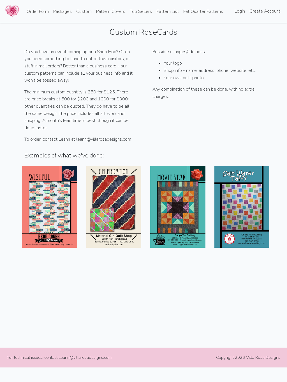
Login (240, 11)
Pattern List (167, 11)
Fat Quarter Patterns (203, 11)
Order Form (38, 11)
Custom (84, 11)
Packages (62, 11)
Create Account (264, 11)
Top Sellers (141, 11)
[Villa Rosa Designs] (12, 11)
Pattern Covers (110, 11)
